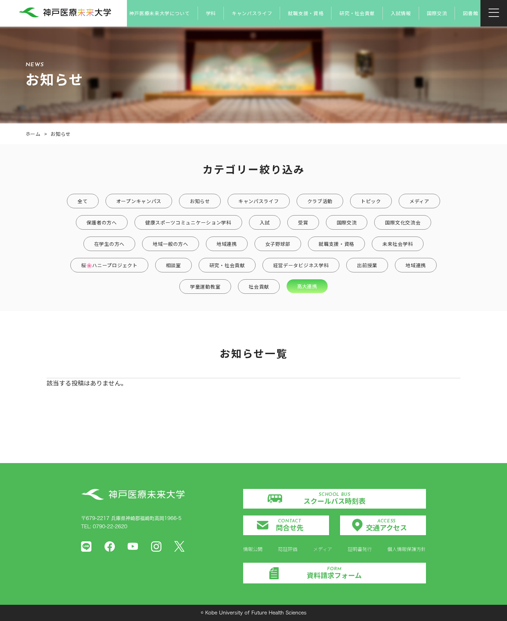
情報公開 (252, 548)
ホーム (33, 133)
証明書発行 (360, 548)
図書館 (470, 13)
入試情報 (401, 13)
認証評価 (287, 548)
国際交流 (437, 13)
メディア (322, 548)
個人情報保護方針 (406, 548)
